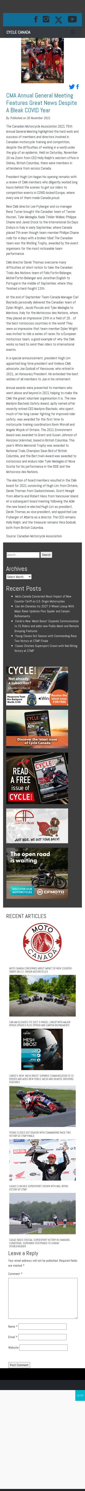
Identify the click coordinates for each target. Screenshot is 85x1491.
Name (13, 1326)
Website (13, 1347)
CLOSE (80, 1395)
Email (12, 1337)
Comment (15, 1274)
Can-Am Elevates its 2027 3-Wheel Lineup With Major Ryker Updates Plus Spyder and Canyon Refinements (44, 611)
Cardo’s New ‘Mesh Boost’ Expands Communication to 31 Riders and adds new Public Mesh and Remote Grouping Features (46, 626)
